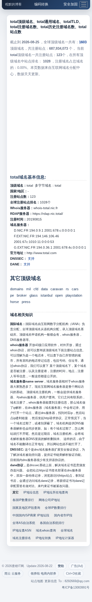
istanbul (46, 295)
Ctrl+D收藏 (73, 573)
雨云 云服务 (12, 573)
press (26, 302)
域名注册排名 (22, 538)
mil (28, 289)
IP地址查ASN (22, 530)
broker (22, 295)
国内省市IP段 (63, 515)
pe (12, 295)
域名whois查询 (46, 530)
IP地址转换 (43, 538)
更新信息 (51, 581)
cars (75, 289)
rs (67, 289)
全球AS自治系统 (24, 523)
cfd (35, 289)
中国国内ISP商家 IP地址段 (31, 515)
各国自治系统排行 (52, 523)
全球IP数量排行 (55, 508)
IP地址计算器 (65, 538)
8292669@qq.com (77, 581)
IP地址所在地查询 (55, 492)
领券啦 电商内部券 (43, 573)
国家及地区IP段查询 (26, 508)
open (59, 295)
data (44, 289)
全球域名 (67, 530)
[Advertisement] (46, 125)
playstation (74, 295)
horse (14, 302)
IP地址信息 (31, 492)
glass (33, 295)
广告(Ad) (77, 566)
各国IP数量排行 (23, 500)
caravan (56, 289)
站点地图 (37, 581)
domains (16, 289)
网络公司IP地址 (49, 500)
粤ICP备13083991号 (75, 587)
